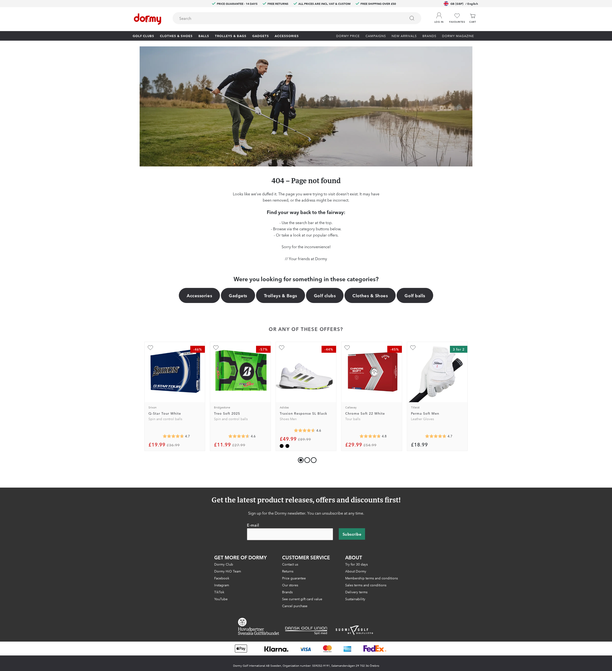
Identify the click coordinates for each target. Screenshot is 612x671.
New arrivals (404, 35)
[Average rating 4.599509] (304, 430)
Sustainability (355, 599)
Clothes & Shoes (176, 35)
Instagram (221, 585)
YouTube (221, 599)
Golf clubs (143, 35)
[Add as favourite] (150, 347)
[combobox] (297, 18)
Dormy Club (223, 564)
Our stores (290, 585)
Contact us (290, 564)
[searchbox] (286, 18)
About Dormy (355, 571)
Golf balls (414, 295)
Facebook (221, 578)
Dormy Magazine (458, 35)
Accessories (287, 35)
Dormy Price (348, 35)
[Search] (412, 18)
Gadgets (260, 35)
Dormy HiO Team (227, 571)
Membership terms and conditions (371, 578)
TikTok (219, 592)
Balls (203, 35)
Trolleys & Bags (230, 35)
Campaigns (376, 35)
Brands (429, 35)
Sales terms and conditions (365, 585)
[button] (439, 16)
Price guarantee (294, 578)
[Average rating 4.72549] (173, 436)
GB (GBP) (464, 3)
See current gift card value (302, 599)
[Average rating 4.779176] (370, 436)
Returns (287, 571)
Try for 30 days (356, 564)
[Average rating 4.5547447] (239, 436)
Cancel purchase (294, 606)
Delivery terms (356, 592)
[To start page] (147, 19)
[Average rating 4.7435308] (436, 436)
